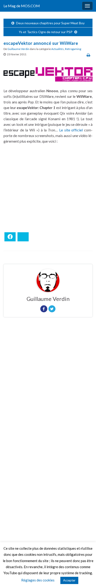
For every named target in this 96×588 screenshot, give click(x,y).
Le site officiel (71, 130)
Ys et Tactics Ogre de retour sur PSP (45, 32)
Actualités (57, 49)
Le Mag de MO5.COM (21, 6)
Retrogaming (73, 49)
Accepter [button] (69, 580)
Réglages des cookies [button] (38, 580)
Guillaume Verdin (18, 49)
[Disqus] (48, 385)
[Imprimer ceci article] (88, 55)
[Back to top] (85, 577)
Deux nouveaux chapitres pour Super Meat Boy (50, 23)
